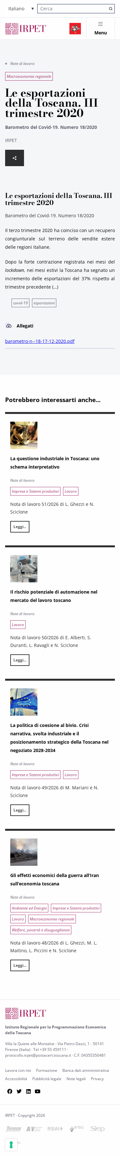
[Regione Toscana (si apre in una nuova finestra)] (75, 28)
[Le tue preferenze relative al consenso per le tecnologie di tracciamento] (11, 1145)
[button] (21, 8)
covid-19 (20, 303)
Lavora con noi (18, 1070)
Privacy (97, 1078)
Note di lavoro (22, 63)
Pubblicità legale (46, 1078)
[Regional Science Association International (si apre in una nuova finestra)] (55, 1130)
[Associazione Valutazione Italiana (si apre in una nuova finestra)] (34, 1130)
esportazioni (44, 303)
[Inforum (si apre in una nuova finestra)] (13, 1130)
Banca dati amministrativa (85, 1070)
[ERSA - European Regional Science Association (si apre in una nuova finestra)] (76, 1130)
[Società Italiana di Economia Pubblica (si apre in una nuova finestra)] (98, 1130)
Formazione (46, 1070)
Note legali (76, 1078)
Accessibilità (16, 1078)
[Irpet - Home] (25, 28)
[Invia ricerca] (110, 8)
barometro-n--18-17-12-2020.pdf (40, 341)
